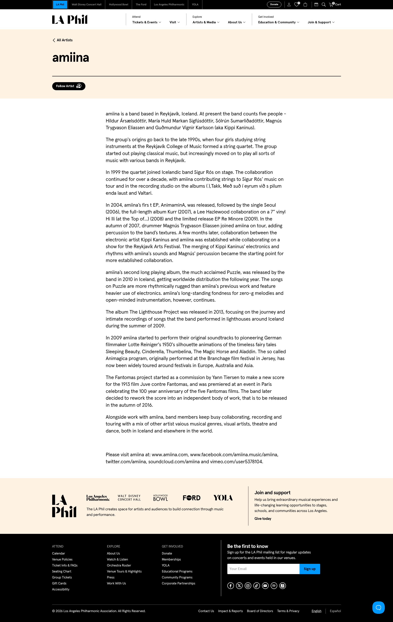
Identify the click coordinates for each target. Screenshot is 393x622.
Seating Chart (61, 571)
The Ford (141, 4)
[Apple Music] (282, 585)
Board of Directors (260, 611)
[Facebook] (230, 585)
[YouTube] (265, 585)
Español (335, 611)
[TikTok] (256, 585)
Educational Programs (177, 571)
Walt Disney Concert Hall (86, 4)
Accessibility (61, 589)
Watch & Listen (117, 559)
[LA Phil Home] (69, 19)
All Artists (65, 40)
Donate (274, 4)
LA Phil (60, 4)
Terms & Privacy (288, 611)
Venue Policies (62, 559)
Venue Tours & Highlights (124, 571)
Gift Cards (59, 583)
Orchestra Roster (119, 565)
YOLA (195, 4)
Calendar (58, 553)
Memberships (171, 559)
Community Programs (177, 577)
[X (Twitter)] (239, 585)
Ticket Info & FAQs (65, 565)
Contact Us (206, 611)
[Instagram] (248, 585)
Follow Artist (65, 86)
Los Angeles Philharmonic (169, 4)
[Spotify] (274, 585)
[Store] (306, 4)
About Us (113, 553)
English (316, 611)
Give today (263, 519)
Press (110, 577)
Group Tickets (62, 577)
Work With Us (116, 583)
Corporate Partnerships (178, 583)
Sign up (310, 569)
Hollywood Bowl (118, 4)
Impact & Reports (230, 611)
